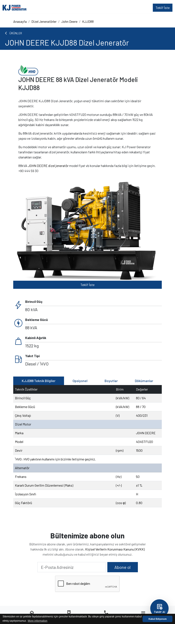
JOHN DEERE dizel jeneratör (48, 166)
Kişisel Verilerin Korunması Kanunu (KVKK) (115, 549)
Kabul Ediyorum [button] (158, 619)
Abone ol (122, 567)
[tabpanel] (87, 446)
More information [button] (37, 620)
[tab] (38, 381)
